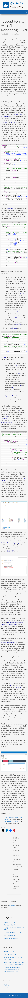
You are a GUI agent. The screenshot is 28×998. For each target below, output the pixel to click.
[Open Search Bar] (26, 12)
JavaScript (16, 855)
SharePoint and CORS (11, 938)
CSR (14, 852)
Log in (6, 988)
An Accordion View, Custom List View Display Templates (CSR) (17, 881)
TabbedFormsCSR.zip (11, 821)
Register (6, 985)
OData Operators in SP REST (13, 932)
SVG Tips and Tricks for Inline (13, 952)
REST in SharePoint (10, 935)
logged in (12, 905)
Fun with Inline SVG (10, 925)
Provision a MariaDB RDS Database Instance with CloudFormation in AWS (12, 969)
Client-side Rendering (11, 922)
